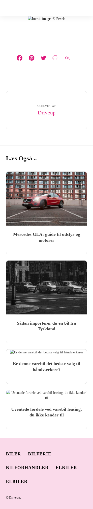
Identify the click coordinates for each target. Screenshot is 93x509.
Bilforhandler (27, 467)
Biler (13, 453)
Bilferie (39, 453)
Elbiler (66, 467)
